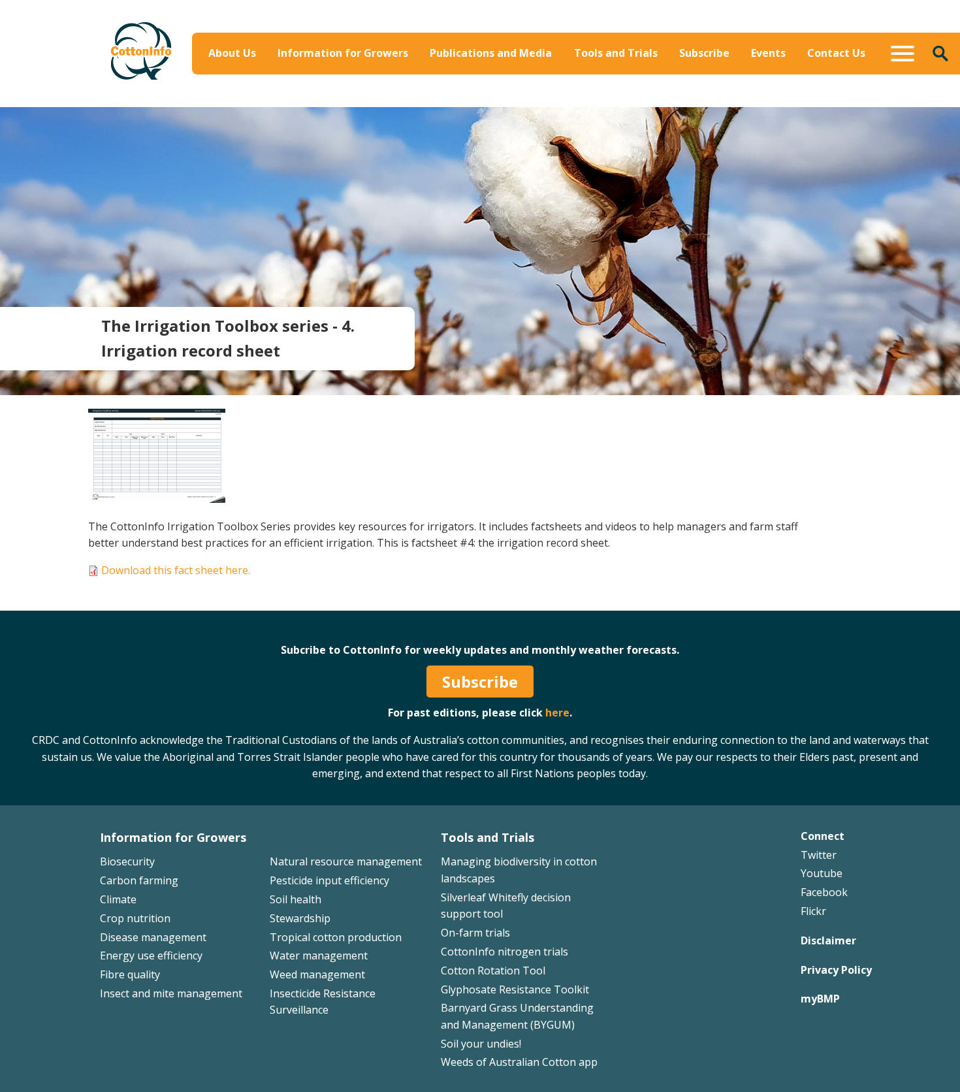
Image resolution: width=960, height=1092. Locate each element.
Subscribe (704, 53)
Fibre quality (130, 974)
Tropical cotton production (336, 937)
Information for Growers (343, 53)
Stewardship (300, 918)
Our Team (238, 83)
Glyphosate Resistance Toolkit (515, 989)
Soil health (295, 899)
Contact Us (836, 53)
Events (768, 53)
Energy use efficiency (151, 955)
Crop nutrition (135, 918)
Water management (319, 955)
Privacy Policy (836, 970)
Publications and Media (491, 53)
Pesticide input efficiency (329, 880)
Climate (118, 899)
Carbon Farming (422, 102)
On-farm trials (475, 932)
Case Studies (583, 102)
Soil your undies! (481, 1043)
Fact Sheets (580, 83)
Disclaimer (828, 940)
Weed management (317, 974)
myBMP (820, 998)
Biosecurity (410, 83)
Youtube (821, 873)
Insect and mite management (171, 993)
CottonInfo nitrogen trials (504, 951)
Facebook (824, 892)
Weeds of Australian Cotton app (519, 1062)
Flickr (813, 911)
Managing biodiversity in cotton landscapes (800, 91)
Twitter (819, 855)
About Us (232, 53)
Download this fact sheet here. (175, 570)
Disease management (153, 937)
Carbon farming (139, 880)
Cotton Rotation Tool (493, 970)
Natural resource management (346, 861)
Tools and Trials (616, 53)
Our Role (234, 102)
